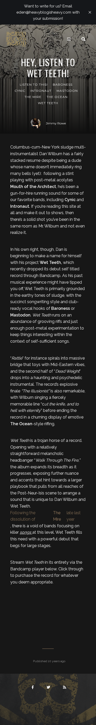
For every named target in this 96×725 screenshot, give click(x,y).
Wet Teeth (48, 103)
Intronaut (40, 91)
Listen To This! (34, 84)
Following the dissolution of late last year (45, 516)
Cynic (20, 91)
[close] (90, 12)
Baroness (62, 84)
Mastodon (67, 91)
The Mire (33, 97)
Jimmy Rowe (56, 123)
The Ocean (57, 97)
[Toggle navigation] (69, 39)
